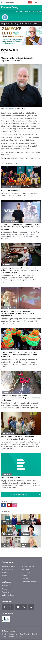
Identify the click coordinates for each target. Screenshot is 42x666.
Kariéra (24, 576)
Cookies (4, 634)
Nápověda (26, 569)
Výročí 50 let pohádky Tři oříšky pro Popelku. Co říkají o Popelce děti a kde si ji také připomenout (20, 313)
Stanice (5, 573)
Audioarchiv (29, 11)
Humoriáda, (16, 58)
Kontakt (25, 579)
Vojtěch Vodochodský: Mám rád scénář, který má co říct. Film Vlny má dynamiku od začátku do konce (20, 227)
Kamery (38, 11)
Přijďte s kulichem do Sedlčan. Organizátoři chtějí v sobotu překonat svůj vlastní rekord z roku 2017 (19, 354)
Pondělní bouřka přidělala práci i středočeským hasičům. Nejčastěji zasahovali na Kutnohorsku (21, 398)
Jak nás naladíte (28, 566)
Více (37, 23)
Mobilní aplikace (8, 595)
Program (19, 11)
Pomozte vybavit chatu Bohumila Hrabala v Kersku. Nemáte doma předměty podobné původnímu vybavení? (19, 270)
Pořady (14, 23)
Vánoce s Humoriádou (10, 190)
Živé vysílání (6, 586)
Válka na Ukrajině (8, 566)
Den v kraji (17, 61)
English (34, 634)
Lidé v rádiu (26, 573)
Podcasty (5, 592)
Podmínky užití (25, 634)
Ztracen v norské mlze (10, 478)
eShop (4, 576)
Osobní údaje (13, 634)
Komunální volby (8, 569)
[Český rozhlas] (7, 2)
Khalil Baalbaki (9, 108)
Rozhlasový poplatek (30, 582)
